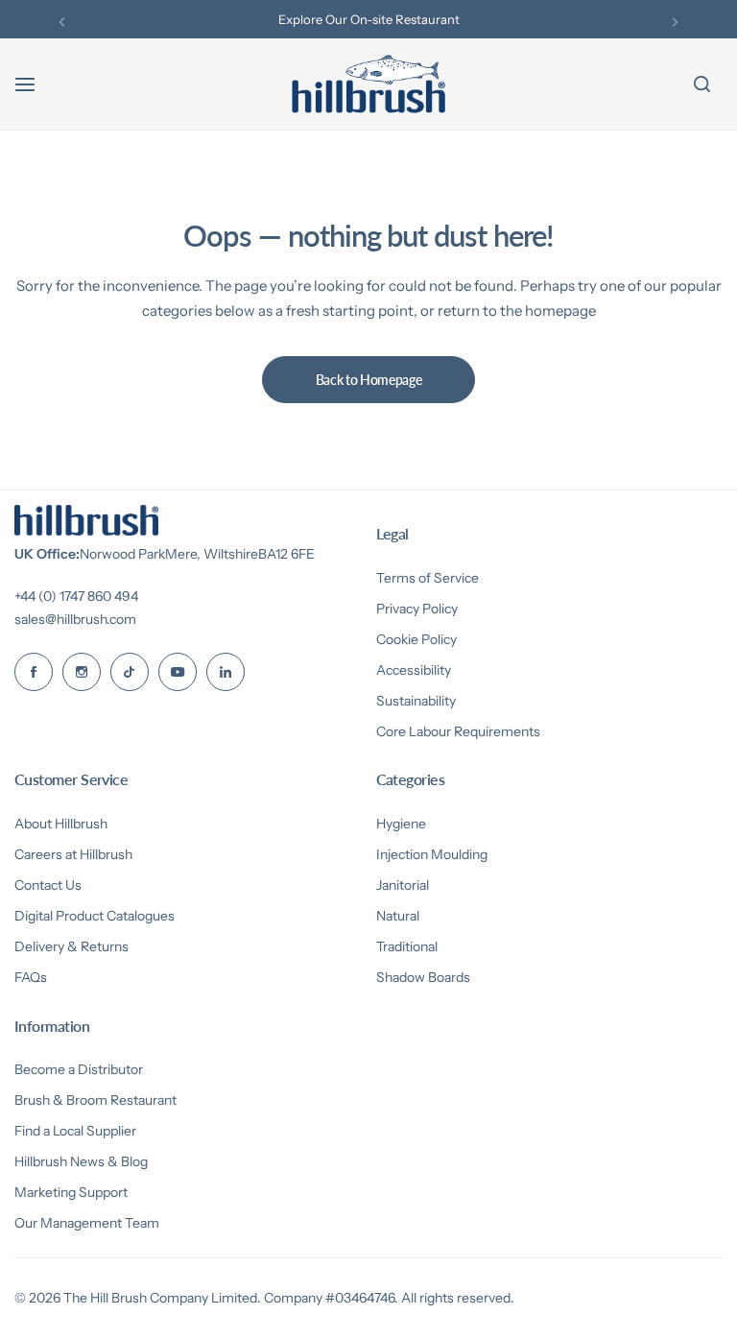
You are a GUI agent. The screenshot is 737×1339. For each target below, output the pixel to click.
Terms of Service (427, 577)
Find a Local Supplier (75, 1130)
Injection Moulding (431, 854)
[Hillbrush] (368, 84)
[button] (61, 21)
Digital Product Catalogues (94, 915)
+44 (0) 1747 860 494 (76, 596)
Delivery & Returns (71, 946)
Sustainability (416, 700)
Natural (397, 915)
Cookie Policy (416, 639)
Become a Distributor (78, 1069)
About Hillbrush (60, 823)
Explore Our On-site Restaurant (369, 19)
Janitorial (402, 885)
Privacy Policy (417, 608)
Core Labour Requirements (458, 731)
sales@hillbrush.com (75, 619)
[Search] (701, 84)
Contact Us (48, 885)
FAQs (30, 977)
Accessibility (413, 670)
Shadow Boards (423, 977)
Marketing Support (71, 1192)
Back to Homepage (369, 379)
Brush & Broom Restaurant (95, 1100)
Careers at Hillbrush (73, 854)
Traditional (407, 946)
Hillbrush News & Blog (81, 1161)
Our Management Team (86, 1222)
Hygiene (401, 823)
